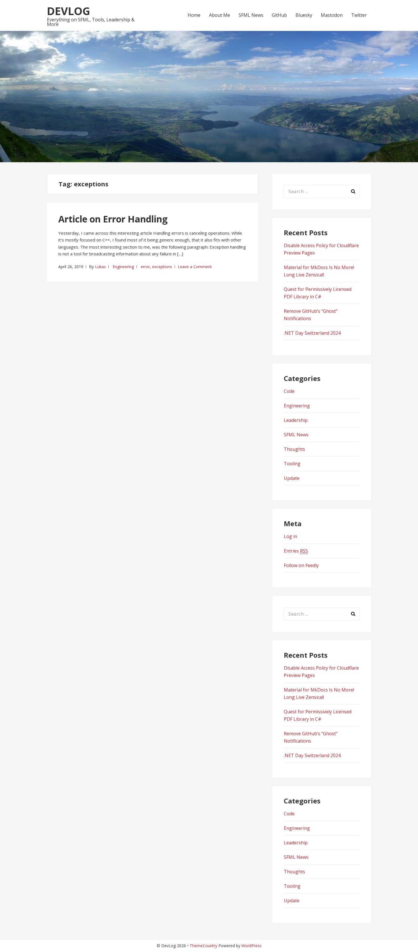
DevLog (68, 10)
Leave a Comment (195, 266)
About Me (219, 15)
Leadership (296, 420)
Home (194, 15)
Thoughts (294, 449)
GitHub (279, 15)
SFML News (251, 15)
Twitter (359, 15)
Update (291, 478)
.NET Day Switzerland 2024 (312, 333)
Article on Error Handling (112, 219)
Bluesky (303, 15)
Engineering (123, 266)
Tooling (292, 464)
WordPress (251, 945)
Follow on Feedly (301, 565)
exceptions (162, 266)
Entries (296, 551)
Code (289, 391)
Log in (290, 536)
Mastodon (332, 15)
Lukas (100, 266)
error (145, 266)
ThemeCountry (203, 945)
